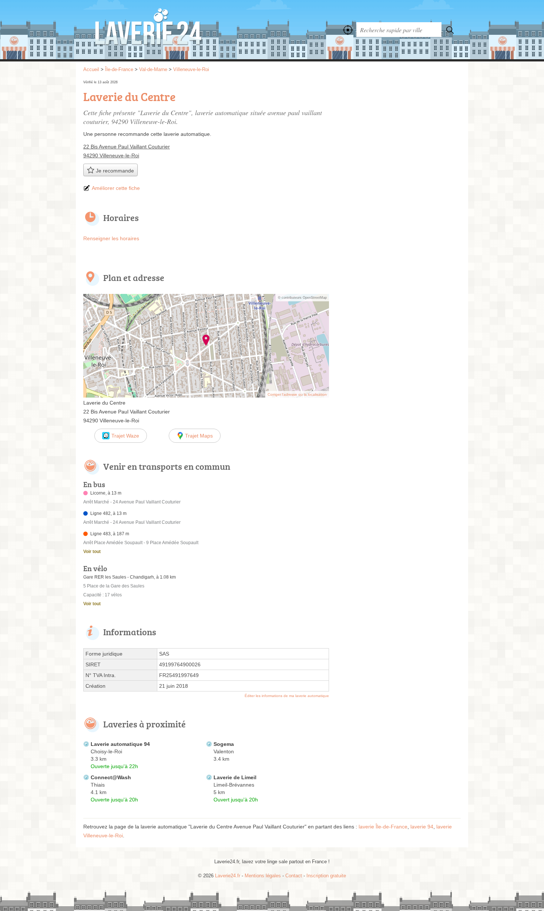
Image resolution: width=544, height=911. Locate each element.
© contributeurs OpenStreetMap (302, 297)
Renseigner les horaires (111, 238)
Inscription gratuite (326, 875)
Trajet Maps (199, 436)
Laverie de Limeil (235, 777)
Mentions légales (263, 875)
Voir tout (92, 551)
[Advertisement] (398, 130)
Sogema (224, 744)
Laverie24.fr (164, 29)
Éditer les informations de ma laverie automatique (287, 696)
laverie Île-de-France (383, 827)
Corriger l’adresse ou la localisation (297, 394)
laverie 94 (421, 827)
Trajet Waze (125, 436)
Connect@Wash (111, 777)
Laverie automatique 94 (120, 744)
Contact (293, 875)
